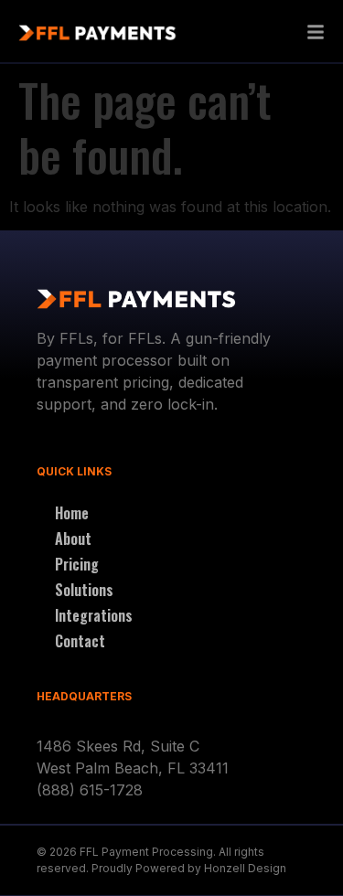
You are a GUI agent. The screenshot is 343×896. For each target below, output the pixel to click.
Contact (80, 641)
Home (72, 513)
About (73, 538)
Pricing (77, 564)
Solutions (84, 590)
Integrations (94, 615)
